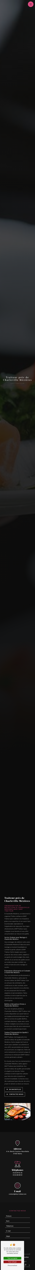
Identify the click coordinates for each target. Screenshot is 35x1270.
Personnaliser (12, 1265)
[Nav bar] (31, 4)
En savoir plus (15, 1089)
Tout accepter (12, 1258)
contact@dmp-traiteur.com (17, 1194)
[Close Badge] (26, 1265)
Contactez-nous (16, 1094)
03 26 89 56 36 (17, 1173)
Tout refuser (12, 1262)
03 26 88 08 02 (17, 1175)
